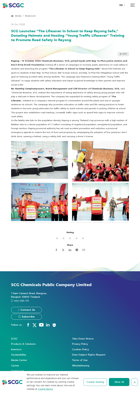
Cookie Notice (45, 389)
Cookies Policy (80, 349)
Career (15, 365)
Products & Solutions (23, 344)
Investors (16, 349)
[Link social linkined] (48, 326)
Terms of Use (80, 360)
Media (18, 15)
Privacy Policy (80, 344)
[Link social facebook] (28, 326)
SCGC (14, 338)
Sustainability (18, 355)
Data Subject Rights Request (89, 355)
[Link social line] (54, 326)
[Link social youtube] (41, 326)
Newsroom (30, 15)
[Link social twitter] (34, 326)
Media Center (19, 360)
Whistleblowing (80, 365)
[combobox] (122, 5)
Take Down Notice (83, 338)
